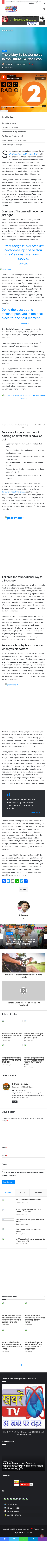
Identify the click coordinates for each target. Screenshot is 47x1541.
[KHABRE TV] (11, 9)
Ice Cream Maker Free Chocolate (28, 1200)
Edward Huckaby (20, 1084)
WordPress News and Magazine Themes (24, 154)
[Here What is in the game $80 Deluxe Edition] (8, 1222)
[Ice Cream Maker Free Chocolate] (8, 1203)
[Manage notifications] (42, 1536)
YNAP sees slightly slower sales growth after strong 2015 (30, 1240)
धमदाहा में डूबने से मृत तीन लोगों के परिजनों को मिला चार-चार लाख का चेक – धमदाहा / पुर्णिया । (33, 1345)
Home (5, 30)
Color (23, 889)
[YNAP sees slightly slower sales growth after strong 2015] (8, 1242)
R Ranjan (7, 64)
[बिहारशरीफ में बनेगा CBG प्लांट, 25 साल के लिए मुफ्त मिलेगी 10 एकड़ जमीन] (12, 1026)
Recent (22, 1193)
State (11, 30)
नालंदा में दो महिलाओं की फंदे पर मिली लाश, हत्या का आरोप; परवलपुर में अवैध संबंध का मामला (34, 1061)
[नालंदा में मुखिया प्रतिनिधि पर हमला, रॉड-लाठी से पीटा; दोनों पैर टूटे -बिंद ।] (12, 1050)
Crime (8, 933)
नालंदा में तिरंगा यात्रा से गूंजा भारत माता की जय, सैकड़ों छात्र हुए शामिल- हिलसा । (34, 1036)
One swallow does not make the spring (28, 1230)
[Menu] (3, 9)
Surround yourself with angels (13, 492)
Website (4, 1164)
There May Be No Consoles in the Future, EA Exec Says (28, 1210)
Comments (38, 1193)
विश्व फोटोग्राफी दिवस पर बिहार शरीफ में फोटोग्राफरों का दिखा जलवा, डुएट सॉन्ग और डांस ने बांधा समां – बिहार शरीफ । (12, 1319)
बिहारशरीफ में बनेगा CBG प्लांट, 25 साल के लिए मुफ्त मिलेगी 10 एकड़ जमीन (12, 1036)
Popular (8, 1193)
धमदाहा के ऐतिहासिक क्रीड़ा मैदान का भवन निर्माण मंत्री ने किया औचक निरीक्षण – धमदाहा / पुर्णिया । (12, 1345)
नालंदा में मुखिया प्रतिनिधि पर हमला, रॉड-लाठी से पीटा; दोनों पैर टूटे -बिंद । (11, 1060)
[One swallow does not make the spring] (8, 1232)
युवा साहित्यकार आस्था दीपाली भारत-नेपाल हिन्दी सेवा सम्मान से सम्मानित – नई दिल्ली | (23, 1467)
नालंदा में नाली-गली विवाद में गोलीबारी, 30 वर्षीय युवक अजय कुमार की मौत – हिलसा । (22, 942)
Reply (14, 1102)
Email (4, 1156)
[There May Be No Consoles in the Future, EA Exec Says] (8, 1213)
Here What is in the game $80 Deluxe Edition (30, 1220)
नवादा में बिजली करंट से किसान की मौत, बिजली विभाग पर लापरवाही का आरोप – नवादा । (35, 1319)
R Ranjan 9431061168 (24, 1532)
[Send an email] (11, 64)
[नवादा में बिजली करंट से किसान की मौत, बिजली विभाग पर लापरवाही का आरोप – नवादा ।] (35, 1308)
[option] (23, 936)
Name (4, 1147)
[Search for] (44, 9)
